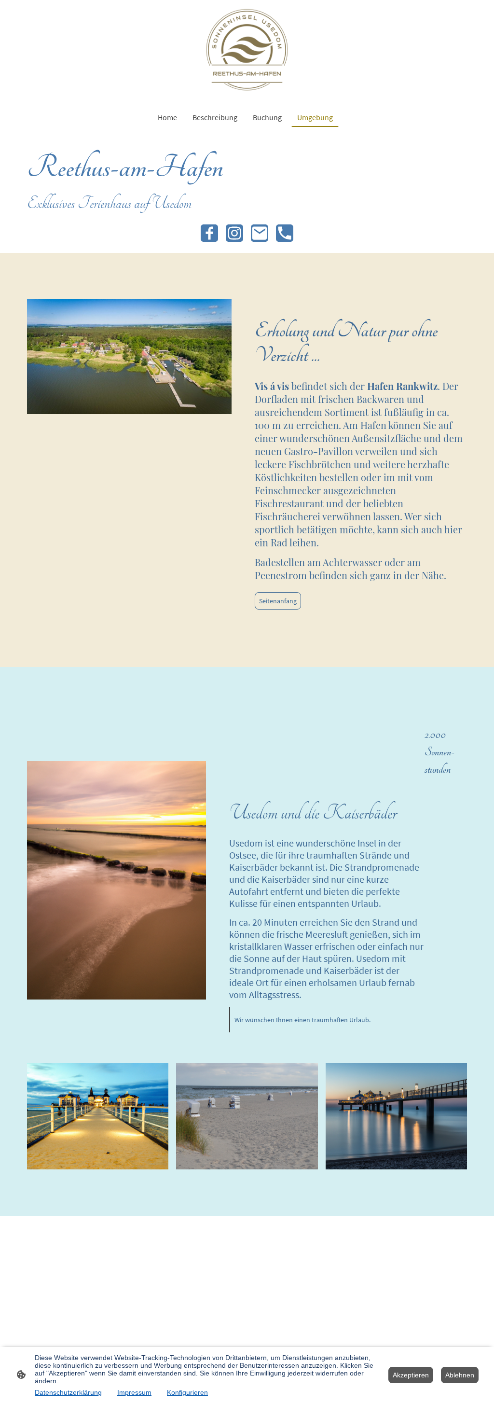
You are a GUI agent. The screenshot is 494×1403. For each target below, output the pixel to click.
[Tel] (284, 233)
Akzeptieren (411, 1375)
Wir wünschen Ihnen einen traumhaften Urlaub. (302, 1019)
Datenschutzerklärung (68, 1392)
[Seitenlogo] (246, 49)
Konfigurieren (187, 1392)
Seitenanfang (278, 601)
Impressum (134, 1392)
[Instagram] (234, 233)
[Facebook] (209, 233)
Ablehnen (459, 1375)
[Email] (259, 233)
